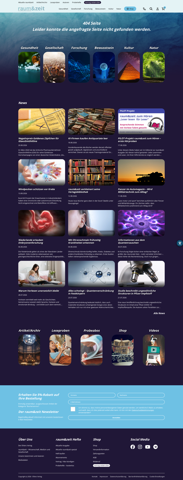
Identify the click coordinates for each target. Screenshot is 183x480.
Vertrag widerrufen (101, 465)
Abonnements (61, 457)
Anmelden (116, 418)
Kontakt (95, 477)
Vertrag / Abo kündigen (65, 461)
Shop (95, 445)
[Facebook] (132, 447)
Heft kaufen (60, 453)
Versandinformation (101, 449)
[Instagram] (140, 447)
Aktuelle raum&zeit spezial (66, 449)
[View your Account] (157, 9)
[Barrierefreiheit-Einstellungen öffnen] (180, 243)
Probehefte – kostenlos (65, 465)
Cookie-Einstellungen (157, 477)
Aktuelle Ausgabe (62, 445)
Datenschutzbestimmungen (143, 410)
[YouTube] (147, 447)
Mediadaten (23, 460)
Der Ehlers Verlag (25, 445)
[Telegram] (155, 447)
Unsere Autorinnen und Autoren (31, 456)
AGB (94, 457)
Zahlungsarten (99, 453)
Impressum (104, 477)
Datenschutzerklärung (118, 477)
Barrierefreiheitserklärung (138, 477)
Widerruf (96, 461)
